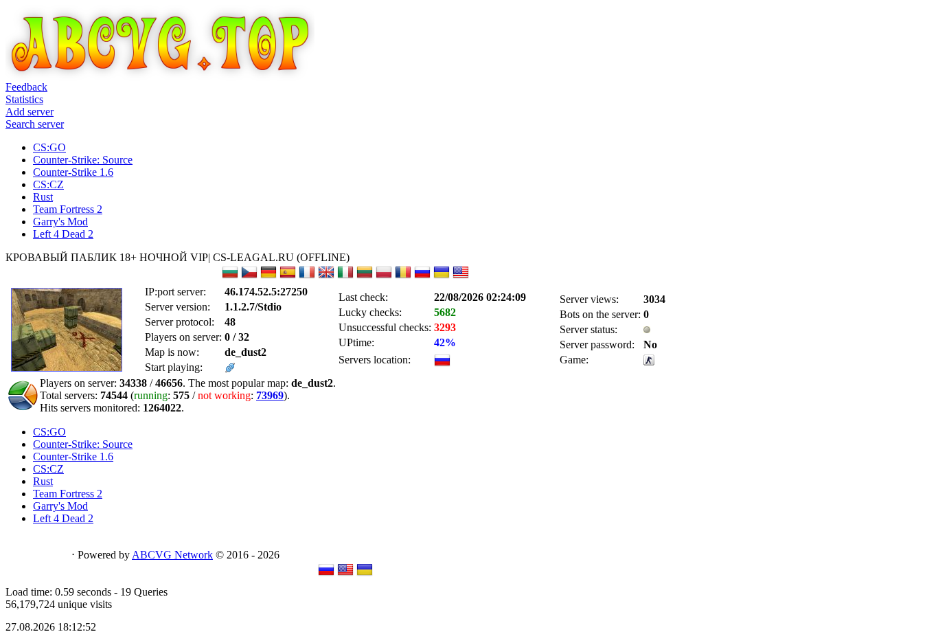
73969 (270, 395)
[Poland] (384, 276)
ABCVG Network (172, 555)
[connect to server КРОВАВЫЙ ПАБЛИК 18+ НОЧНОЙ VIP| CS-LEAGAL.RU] (230, 369)
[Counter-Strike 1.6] (648, 362)
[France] (307, 276)
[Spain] (287, 276)
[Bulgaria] (230, 276)
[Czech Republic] (249, 276)
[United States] (461, 276)
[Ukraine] (441, 276)
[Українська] (364, 574)
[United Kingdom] (326, 276)
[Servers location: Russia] (442, 364)
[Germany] (268, 276)
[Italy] (345, 276)
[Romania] (403, 276)
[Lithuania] (364, 276)
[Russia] (422, 276)
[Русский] (326, 574)
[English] (345, 574)
